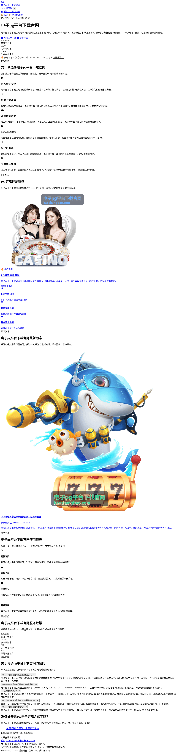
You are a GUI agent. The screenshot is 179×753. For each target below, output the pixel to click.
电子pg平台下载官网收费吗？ (13, 707)
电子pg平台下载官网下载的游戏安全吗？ (17, 675)
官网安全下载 (10, 38)
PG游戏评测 (14, 11)
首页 (6, 11)
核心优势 (30, 741)
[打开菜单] (14, 8)
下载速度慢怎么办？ (10, 691)
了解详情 (23, 38)
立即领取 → (58, 57)
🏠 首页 (4, 15)
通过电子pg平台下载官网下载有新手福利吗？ (19, 700)
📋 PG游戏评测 (16, 15)
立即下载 (8, 8)
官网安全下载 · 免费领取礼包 (23, 728)
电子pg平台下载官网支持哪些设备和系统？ (18, 684)
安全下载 (21, 741)
